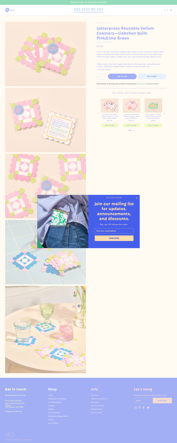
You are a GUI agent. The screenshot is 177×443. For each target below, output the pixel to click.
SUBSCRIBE (114, 238)
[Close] (137, 198)
